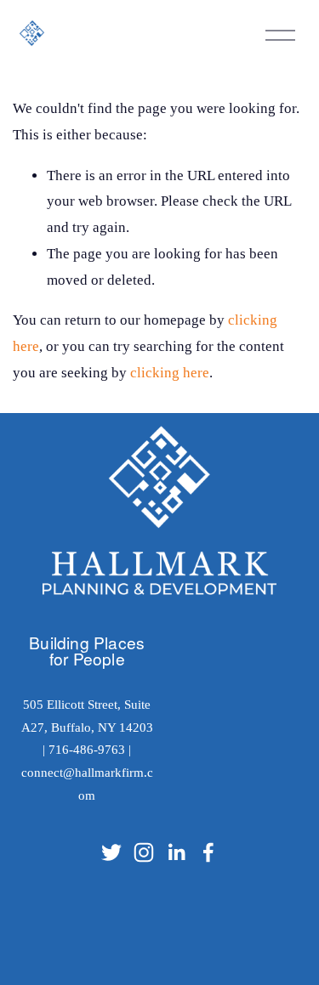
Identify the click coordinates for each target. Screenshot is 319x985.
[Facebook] (208, 852)
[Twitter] (111, 852)
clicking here (169, 373)
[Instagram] (144, 852)
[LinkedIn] (176, 852)
